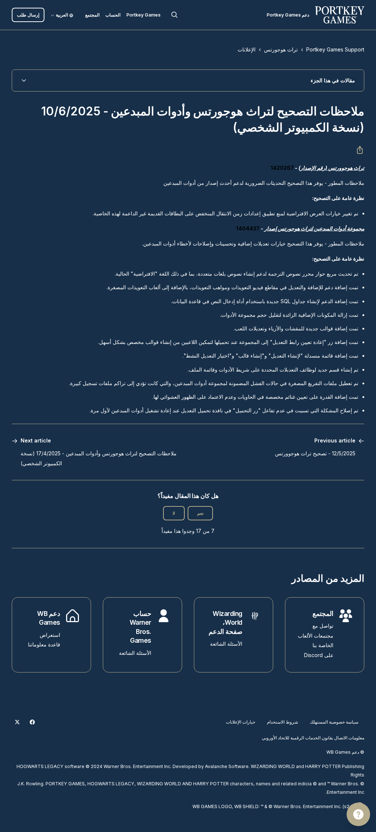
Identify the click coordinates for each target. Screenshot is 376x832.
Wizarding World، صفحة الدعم (225, 622)
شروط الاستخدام (282, 722)
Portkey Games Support (335, 49)
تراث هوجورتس (281, 49)
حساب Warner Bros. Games (140, 627)
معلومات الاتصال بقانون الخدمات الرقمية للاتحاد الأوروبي (313, 737)
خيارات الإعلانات (240, 722)
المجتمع (92, 15)
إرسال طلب (28, 15)
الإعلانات (247, 49)
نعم (200, 513)
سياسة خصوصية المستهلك (334, 722)
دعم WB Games (48, 618)
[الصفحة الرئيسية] (339, 15)
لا (174, 513)
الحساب (112, 15)
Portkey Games (143, 15)
